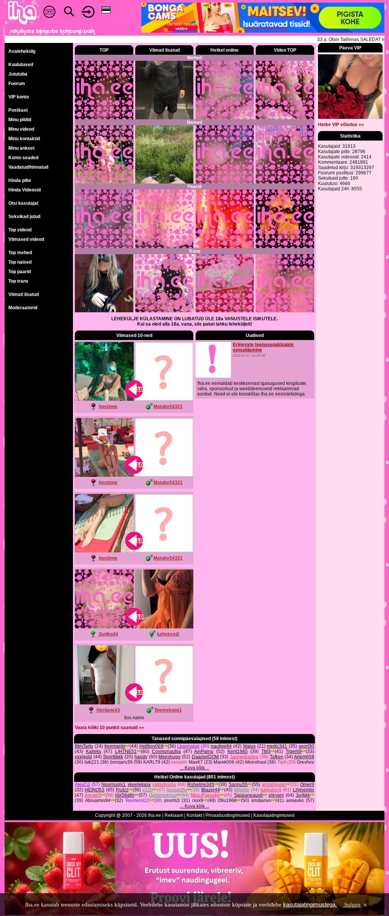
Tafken (276, 756)
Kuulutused (20, 64)
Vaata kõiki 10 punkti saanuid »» (109, 727)
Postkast (18, 110)
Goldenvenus (163, 795)
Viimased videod (26, 239)
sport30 (306, 746)
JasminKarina (244, 756)
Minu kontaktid (24, 138)
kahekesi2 (168, 634)
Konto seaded (23, 157)
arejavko (295, 800)
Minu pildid (19, 119)
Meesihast (255, 762)
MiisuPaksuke (205, 795)
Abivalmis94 (98, 800)
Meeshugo (169, 756)
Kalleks (93, 751)
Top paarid (19, 271)
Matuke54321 (168, 406)
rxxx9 (197, 800)
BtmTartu (84, 746)
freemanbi (114, 746)
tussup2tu (177, 790)
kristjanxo (261, 800)
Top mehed (20, 252)
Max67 (196, 762)
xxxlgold (83, 756)
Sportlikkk (113, 756)
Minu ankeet (21, 148)
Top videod (20, 230)
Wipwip (241, 790)
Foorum (16, 83)
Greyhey (305, 762)
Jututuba (17, 74)
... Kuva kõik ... (194, 767)
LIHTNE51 (126, 751)
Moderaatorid (22, 307)
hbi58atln (124, 795)
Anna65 (93, 795)
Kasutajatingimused (273, 815)
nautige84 (221, 746)
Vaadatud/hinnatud (28, 167)
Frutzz (122, 790)
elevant (276, 795)
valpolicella (164, 784)
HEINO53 (94, 790)
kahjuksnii (271, 790)
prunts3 (172, 800)
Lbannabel (188, 746)
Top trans (18, 281)
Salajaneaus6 (248, 795)
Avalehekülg (21, 51)
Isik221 (91, 762)
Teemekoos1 (168, 710)
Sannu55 (238, 784)
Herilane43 (108, 710)
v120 (147, 790)
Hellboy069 (151, 746)
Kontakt (194, 815)
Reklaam (173, 815)
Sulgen (352, 905)
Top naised (20, 262)
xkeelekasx (139, 784)
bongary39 (121, 762)
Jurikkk (303, 795)
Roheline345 (200, 784)
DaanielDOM (205, 756)
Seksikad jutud (24, 216)
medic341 (277, 746)
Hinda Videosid (24, 190)
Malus (249, 746)
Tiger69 (294, 751)
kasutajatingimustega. (310, 904)
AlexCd (82, 784)
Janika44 (108, 634)
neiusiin (179, 762)
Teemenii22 (137, 800)
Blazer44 (210, 790)
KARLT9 (151, 762)
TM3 (265, 751)
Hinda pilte (19, 180)
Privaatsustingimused (228, 815)
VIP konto (18, 97)
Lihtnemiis (303, 790)
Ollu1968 (227, 800)
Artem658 (304, 756)
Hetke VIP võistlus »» (341, 124)
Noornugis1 (113, 784)
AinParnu (203, 751)
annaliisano (274, 784)
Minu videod (21, 129)
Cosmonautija (166, 751)
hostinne (108, 406)
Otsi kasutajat (23, 203)
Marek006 (223, 762)
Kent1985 (238, 751)
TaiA (281, 762)
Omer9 (307, 784)
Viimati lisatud (23, 294)
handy (140, 756)
